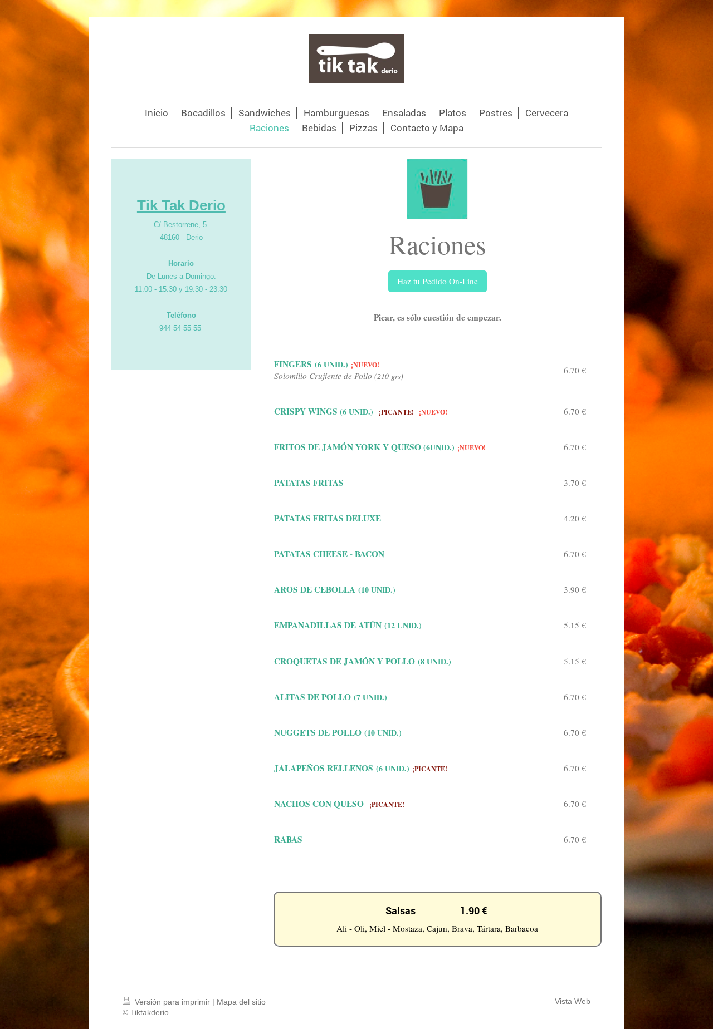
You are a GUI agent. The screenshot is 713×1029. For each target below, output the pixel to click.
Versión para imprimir (172, 1002)
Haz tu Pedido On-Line (437, 281)
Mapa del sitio (241, 1002)
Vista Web (572, 1001)
